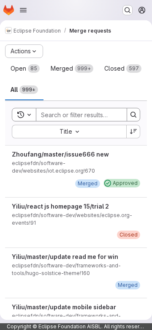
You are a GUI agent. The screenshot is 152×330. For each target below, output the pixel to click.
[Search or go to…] (127, 10)
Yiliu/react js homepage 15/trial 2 (60, 206)
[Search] (133, 114)
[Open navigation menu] (23, 10)
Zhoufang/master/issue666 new (60, 154)
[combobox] (69, 131)
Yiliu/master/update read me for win (65, 256)
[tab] (25, 68)
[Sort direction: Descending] (133, 131)
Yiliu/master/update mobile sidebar (64, 307)
